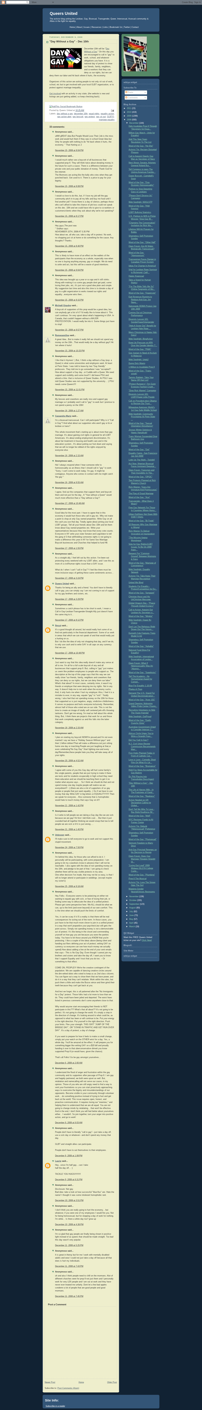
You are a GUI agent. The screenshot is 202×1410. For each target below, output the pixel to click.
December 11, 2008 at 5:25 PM (69, 1245)
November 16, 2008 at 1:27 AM (69, 411)
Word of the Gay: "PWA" (140, 349)
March (132, 926)
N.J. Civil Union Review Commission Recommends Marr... (142, 746)
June (131, 915)
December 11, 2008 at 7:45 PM (69, 1296)
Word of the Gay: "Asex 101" (142, 700)
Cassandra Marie (63, 416)
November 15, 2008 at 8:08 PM (69, 186)
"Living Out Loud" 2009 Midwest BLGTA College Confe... (141, 868)
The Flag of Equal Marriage (141, 493)
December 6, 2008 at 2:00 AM (68, 1063)
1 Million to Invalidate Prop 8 (142, 367)
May (131, 919)
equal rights (94, 114)
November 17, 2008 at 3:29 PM (69, 599)
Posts (130, 92)
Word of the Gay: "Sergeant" (142, 593)
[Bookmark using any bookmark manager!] (65, 106)
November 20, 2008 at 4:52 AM (69, 761)
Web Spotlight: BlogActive (141, 339)
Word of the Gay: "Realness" (142, 796)
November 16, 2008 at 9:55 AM (69, 482)
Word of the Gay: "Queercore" (142, 293)
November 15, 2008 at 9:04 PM (69, 270)
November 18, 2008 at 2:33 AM (69, 728)
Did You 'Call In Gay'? (138, 740)
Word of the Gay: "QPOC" (140, 477)
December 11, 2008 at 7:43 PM (69, 1266)
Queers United (63, 13)
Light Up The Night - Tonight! (142, 460)
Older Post (112, 1382)
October (133, 900)
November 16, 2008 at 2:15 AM (69, 456)
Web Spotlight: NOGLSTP (140, 202)
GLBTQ (110, 117)
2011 (129, 108)
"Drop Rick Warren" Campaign (142, 391)
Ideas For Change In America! (142, 266)
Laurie (58, 1161)
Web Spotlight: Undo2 (139, 360)
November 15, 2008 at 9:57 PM (69, 330)
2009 (129, 116)
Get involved (55, 94)
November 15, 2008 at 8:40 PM (69, 246)
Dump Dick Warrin (137, 363)
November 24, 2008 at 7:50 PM (69, 847)
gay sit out (101, 117)
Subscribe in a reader (55, 1406)
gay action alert (64, 117)
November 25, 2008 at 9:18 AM (69, 886)
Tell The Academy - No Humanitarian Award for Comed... (140, 679)
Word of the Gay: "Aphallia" (141, 646)
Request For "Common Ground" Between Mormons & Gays (142, 556)
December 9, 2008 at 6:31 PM (68, 1179)
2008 (129, 120)
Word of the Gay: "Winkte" (141, 616)
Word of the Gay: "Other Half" (142, 242)
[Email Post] (112, 110)
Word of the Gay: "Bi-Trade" (141, 521)
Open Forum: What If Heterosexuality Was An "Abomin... (141, 666)
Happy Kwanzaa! (136, 276)
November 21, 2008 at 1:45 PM (69, 829)
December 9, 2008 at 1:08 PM (68, 1156)
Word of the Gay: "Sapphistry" (142, 672)
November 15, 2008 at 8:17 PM (69, 216)
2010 (129, 112)
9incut (58, 626)
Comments (132, 98)
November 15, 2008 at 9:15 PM (69, 300)
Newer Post (50, 1382)
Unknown (59, 835)
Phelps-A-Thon (135, 689)
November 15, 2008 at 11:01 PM (69, 390)
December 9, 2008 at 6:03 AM (68, 1123)
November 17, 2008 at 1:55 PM (69, 548)
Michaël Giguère (63, 305)
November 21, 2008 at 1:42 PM (69, 805)
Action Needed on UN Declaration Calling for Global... (140, 803)
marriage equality (107, 120)
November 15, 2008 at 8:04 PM (69, 150)
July (131, 911)
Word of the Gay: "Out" (139, 449)
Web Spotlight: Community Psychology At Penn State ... (142, 417)
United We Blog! (136, 582)
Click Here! (147, 940)
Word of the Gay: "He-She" (141, 146)
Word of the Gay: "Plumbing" (142, 875)
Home (81, 1382)
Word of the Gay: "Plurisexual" (143, 839)
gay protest (90, 117)
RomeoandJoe (62, 335)
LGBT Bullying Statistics (140, 212)
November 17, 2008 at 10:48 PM (70, 653)
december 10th (81, 114)
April (131, 923)
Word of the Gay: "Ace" (139, 497)
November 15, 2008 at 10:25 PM (70, 351)
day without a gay (65, 114)
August (132, 908)
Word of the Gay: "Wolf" (140, 816)
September (134, 904)
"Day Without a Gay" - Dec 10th (69, 41)
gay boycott (78, 117)
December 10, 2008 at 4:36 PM (69, 1224)
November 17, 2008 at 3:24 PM (69, 578)
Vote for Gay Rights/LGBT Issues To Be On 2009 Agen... (141, 547)
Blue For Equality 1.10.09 (140, 686)
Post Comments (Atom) (68, 1388)
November (134, 896)
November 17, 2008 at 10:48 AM (70, 503)
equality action (107, 114)
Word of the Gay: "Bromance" (142, 766)
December (134, 123)
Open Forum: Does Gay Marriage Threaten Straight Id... (142, 859)
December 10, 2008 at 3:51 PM (69, 1200)
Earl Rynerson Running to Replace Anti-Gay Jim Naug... (140, 299)
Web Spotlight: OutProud (140, 716)
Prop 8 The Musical (137, 879)
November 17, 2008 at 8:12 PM (69, 620)
